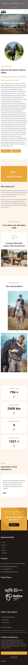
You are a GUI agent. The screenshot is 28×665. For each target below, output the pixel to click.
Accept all (14, 653)
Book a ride (13, 7)
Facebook (4, 553)
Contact (15, 151)
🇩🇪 (12, 5)
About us (4, 545)
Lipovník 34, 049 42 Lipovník (10, 566)
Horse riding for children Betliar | (17, 630)
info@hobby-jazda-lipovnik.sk (10, 571)
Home (5, 28)
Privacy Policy (5, 3)
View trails (5, 151)
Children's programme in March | (13, 632)
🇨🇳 (15, 5)
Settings (4, 661)
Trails (3, 547)
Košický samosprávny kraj (8, 617)
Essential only (14, 657)
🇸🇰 (21, 3)
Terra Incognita (5, 622)
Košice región (5, 619)
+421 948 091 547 (7, 569)
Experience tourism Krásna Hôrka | (6, 630)
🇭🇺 (23, 3)
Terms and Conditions (14, 3)
